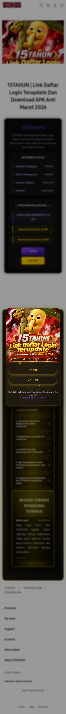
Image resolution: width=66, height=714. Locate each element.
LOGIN (33, 370)
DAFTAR (33, 380)
